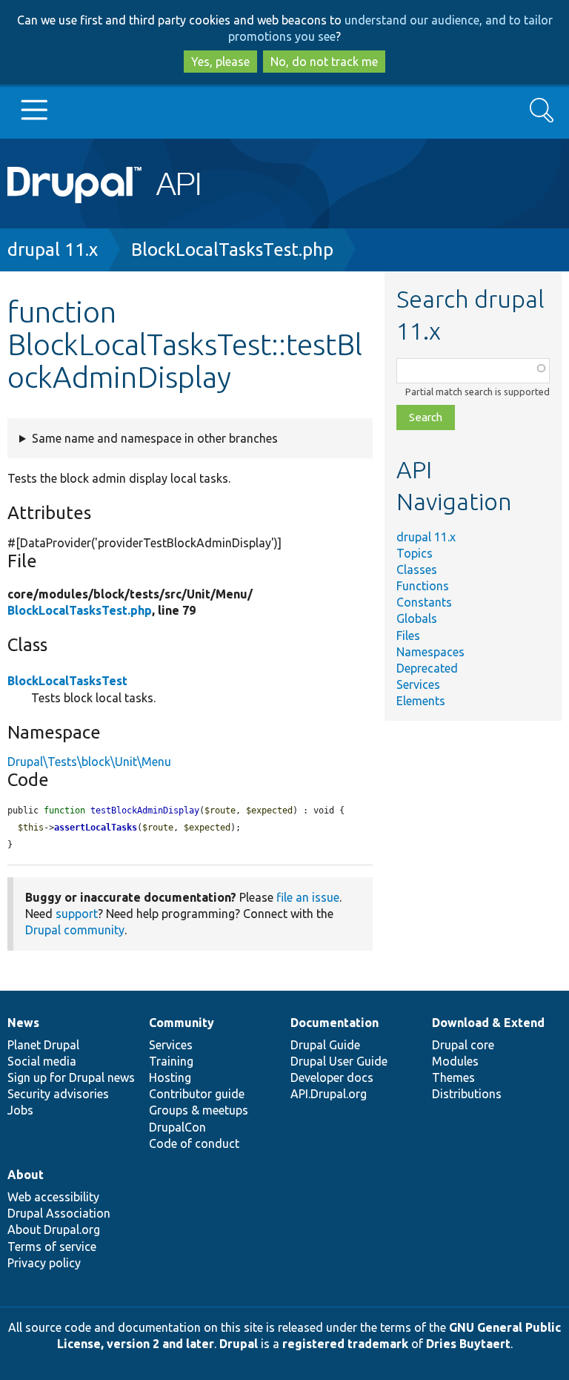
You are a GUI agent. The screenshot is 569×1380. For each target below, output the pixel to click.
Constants (424, 602)
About (25, 1174)
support (77, 913)
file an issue (307, 897)
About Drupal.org (53, 1229)
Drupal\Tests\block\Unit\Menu (89, 761)
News (23, 1022)
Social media (41, 1061)
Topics (414, 553)
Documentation (334, 1022)
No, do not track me (324, 61)
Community (181, 1022)
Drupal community (74, 930)
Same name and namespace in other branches (155, 438)
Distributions (467, 1093)
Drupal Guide (325, 1044)
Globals (416, 618)
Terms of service (51, 1246)
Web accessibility (53, 1197)
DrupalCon (177, 1127)
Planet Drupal (43, 1044)
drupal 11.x (52, 250)
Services (418, 684)
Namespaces (430, 651)
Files (408, 635)
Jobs (20, 1110)
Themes (453, 1077)
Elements (420, 700)
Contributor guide (196, 1093)
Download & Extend (488, 1022)
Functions (422, 585)
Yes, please (220, 61)
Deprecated (427, 668)
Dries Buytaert (468, 1343)
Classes (416, 569)
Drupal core (463, 1044)
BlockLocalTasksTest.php (232, 250)
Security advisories (58, 1093)
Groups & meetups (198, 1110)
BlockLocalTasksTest (67, 680)
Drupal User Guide (338, 1061)
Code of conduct (194, 1143)
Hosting (170, 1077)
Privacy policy (44, 1263)
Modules (455, 1061)
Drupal (238, 1343)
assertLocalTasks (95, 827)
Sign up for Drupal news (71, 1077)
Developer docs (331, 1077)
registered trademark (345, 1343)
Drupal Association (58, 1213)
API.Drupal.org (328, 1093)
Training (171, 1061)
